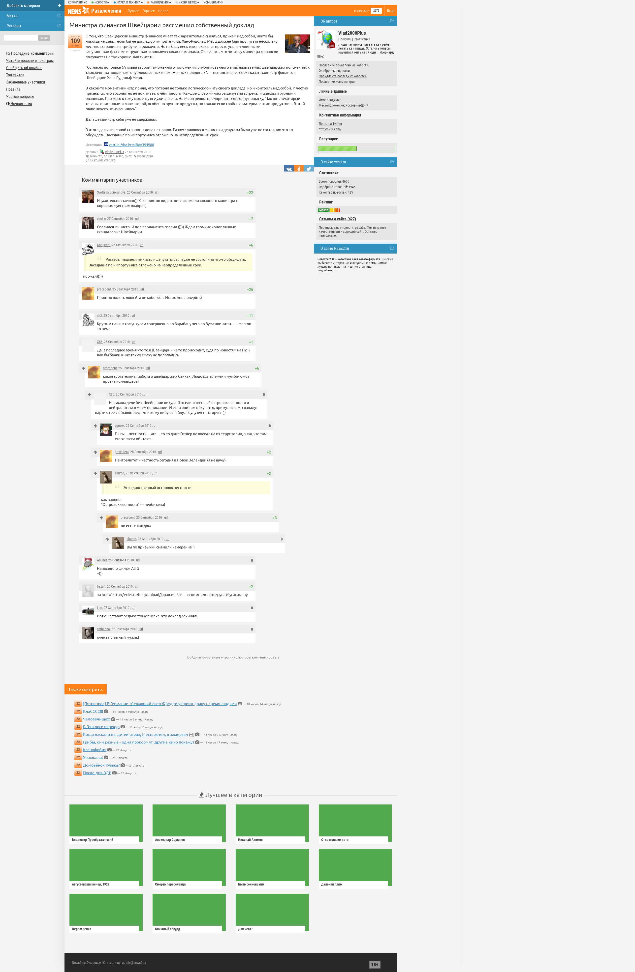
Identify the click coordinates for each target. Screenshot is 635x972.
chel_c (101, 219)
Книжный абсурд (167, 929)
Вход (390, 10)
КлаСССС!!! (93, 711)
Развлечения (160, 2)
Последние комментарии (337, 82)
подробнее (325, 270)
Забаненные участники (25, 82)
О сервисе (94, 963)
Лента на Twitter (330, 124)
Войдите (194, 657)
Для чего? (245, 929)
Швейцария (145, 156)
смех (128, 156)
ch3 (99, 315)
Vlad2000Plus (114, 152)
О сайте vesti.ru (333, 162)
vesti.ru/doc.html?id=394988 (131, 144)
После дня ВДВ (97, 772)
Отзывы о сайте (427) (337, 219)
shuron (119, 473)
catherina (103, 629)
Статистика (362, 39)
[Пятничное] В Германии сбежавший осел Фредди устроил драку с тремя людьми (160, 703)
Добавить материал (23, 5)
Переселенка (81, 929)
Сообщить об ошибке (24, 67)
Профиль (344, 39)
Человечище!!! (96, 718)
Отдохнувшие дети (335, 840)
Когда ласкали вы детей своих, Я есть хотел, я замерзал (135, 734)
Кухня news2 (188, 2)
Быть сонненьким (251, 884)
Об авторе (329, 21)
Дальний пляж (332, 884)
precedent (104, 289)
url (157, 192)
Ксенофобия (94, 749)
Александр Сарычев (170, 840)
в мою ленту (362, 10)
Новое (163, 11)
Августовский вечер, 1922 (90, 884)
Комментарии (213, 2)
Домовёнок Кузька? (101, 764)
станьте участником (224, 657)
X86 (99, 342)
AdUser (102, 560)
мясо (119, 156)
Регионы (14, 26)
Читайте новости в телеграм (30, 60)
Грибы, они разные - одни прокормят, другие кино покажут (138, 741)
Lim (99, 608)
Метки (12, 16)
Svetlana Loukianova (111, 192)
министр (96, 156)
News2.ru (78, 963)
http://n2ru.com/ (330, 129)
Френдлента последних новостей (343, 76)
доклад (109, 156)
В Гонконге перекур (101, 726)
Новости (101, 2)
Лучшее (133, 11)
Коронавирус (77, 2)
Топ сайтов (15, 75)
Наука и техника (128, 2)
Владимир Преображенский (92, 840)
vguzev (119, 426)
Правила (13, 89)
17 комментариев (103, 160)
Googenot (103, 245)
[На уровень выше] (83, 368)
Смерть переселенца (170, 884)
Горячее (149, 11)
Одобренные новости (334, 71)
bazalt (101, 586)
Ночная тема (21, 103)
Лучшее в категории (233, 794)
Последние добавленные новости (343, 65)
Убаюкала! (93, 757)
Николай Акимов (250, 840)
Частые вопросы (20, 96)
